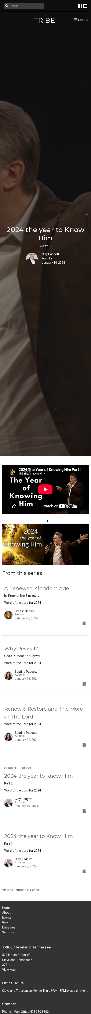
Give (5, 922)
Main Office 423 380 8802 (31, 1012)
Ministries (8, 927)
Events (6, 917)
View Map (9, 970)
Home (6, 908)
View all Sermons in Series (20, 890)
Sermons (8, 932)
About (6, 913)
